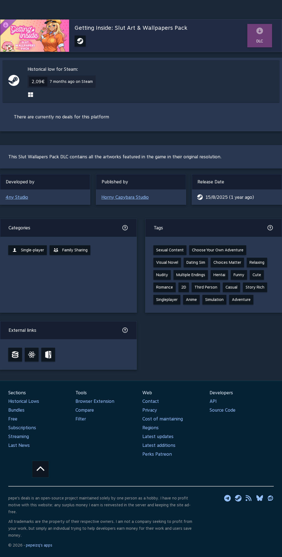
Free (12, 419)
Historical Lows (23, 401)
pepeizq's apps (39, 545)
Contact (150, 401)
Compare (84, 410)
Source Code (222, 410)
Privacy (149, 410)
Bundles (16, 410)
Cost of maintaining (162, 419)
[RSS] (249, 498)
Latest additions (158, 445)
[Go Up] (40, 469)
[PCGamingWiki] (48, 355)
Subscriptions (22, 427)
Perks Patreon (157, 454)
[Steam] (238, 498)
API (213, 401)
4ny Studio (17, 197)
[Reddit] (270, 498)
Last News (19, 445)
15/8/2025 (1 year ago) (229, 197)
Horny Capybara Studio (125, 197)
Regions (150, 427)
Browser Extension (94, 401)
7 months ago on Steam (71, 81)
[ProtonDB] (32, 355)
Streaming (18, 436)
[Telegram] (227, 498)
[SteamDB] (15, 355)
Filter (80, 419)
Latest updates (157, 436)
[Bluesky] (259, 498)
